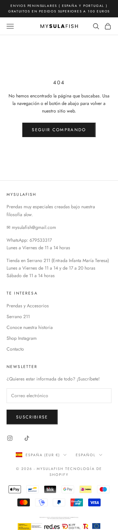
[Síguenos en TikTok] (27, 438)
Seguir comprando (59, 130)
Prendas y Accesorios (28, 305)
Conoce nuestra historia (30, 327)
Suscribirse (32, 417)
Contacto (15, 349)
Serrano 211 (18, 316)
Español (86, 455)
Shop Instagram (22, 338)
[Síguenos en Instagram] (10, 438)
